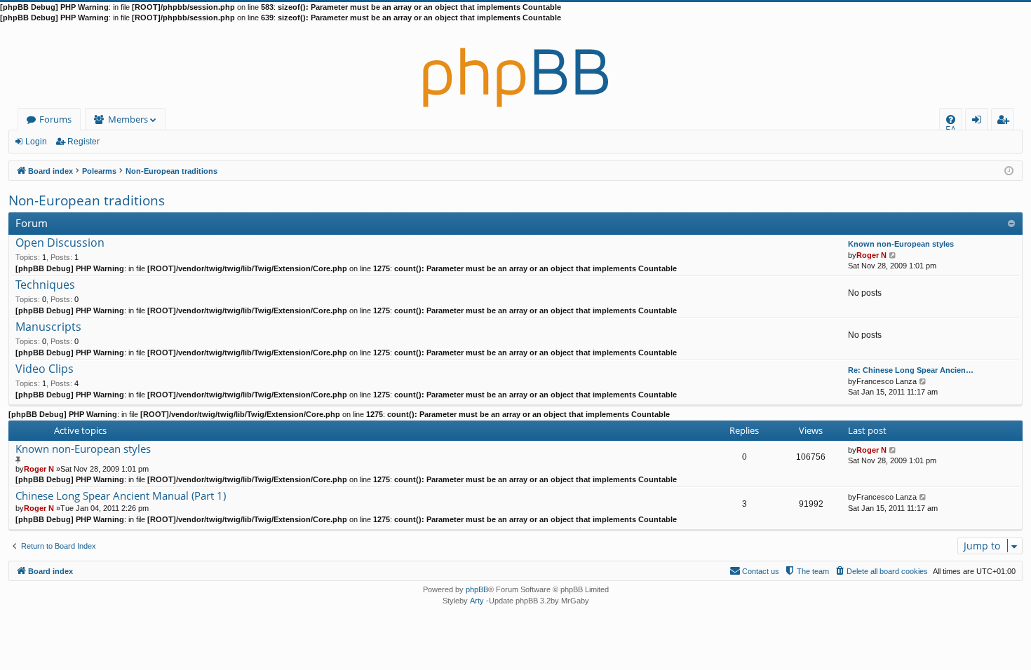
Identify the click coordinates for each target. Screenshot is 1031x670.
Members (128, 119)
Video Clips (44, 369)
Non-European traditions (86, 200)
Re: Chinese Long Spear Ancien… (910, 370)
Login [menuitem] (979, 121)
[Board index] (515, 66)
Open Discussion (60, 243)
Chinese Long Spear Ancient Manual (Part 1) (120, 495)
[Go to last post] (893, 449)
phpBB (477, 589)
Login (36, 141)
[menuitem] (951, 119)
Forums (55, 119)
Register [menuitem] (1005, 121)
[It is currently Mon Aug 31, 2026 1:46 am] (1008, 170)
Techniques (45, 285)
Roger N (871, 255)
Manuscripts (48, 327)
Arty (477, 600)
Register (83, 141)
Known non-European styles (901, 244)
